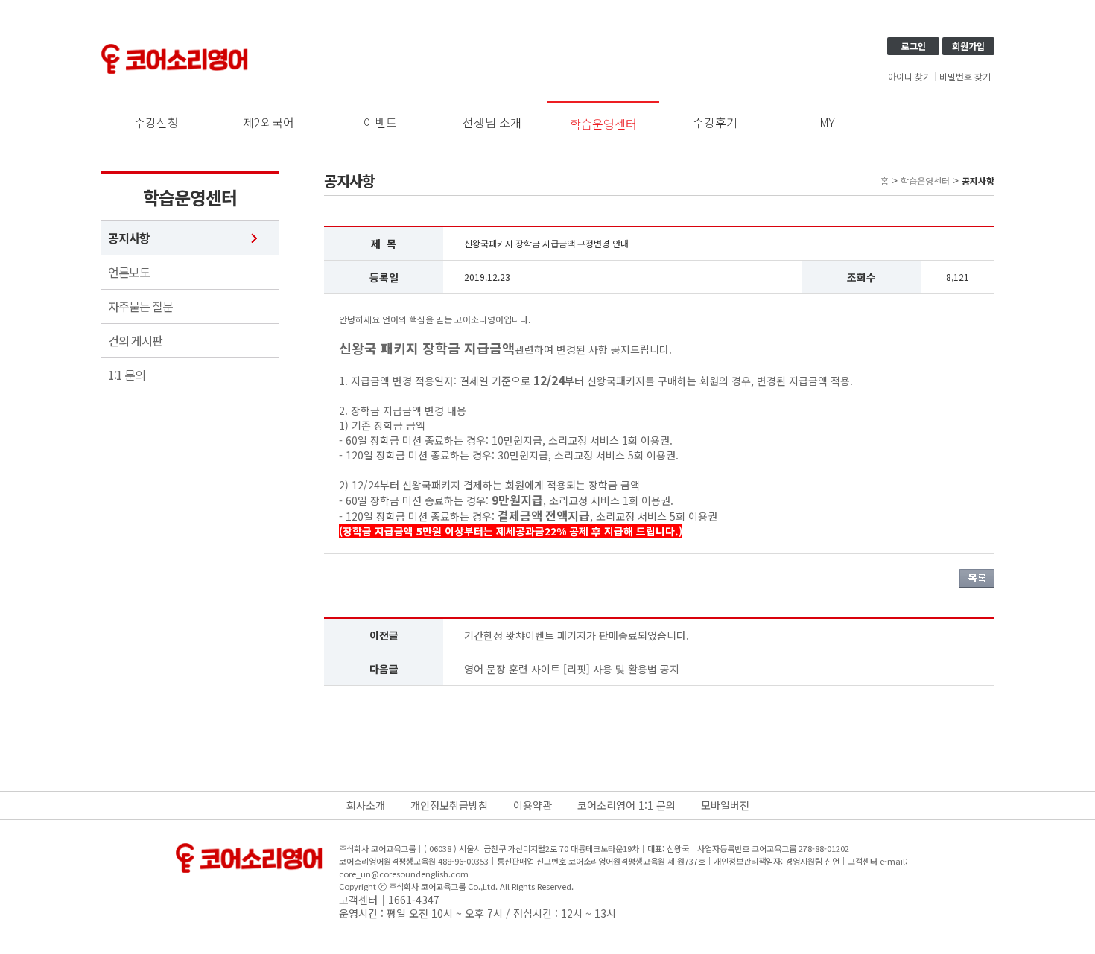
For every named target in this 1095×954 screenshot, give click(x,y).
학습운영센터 (603, 124)
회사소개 (365, 805)
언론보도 (129, 272)
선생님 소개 (492, 122)
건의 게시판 (135, 340)
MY (827, 122)
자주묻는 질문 (140, 306)
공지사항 (129, 238)
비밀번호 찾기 (965, 76)
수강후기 (715, 122)
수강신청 (156, 122)
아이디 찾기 (909, 76)
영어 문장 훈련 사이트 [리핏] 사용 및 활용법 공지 (571, 668)
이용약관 (532, 805)
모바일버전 (725, 805)
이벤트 (380, 122)
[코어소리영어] (175, 46)
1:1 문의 (126, 375)
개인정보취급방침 (449, 805)
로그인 (913, 45)
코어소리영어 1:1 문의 (626, 805)
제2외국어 (268, 122)
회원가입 (968, 45)
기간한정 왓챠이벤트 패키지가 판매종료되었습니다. (576, 635)
